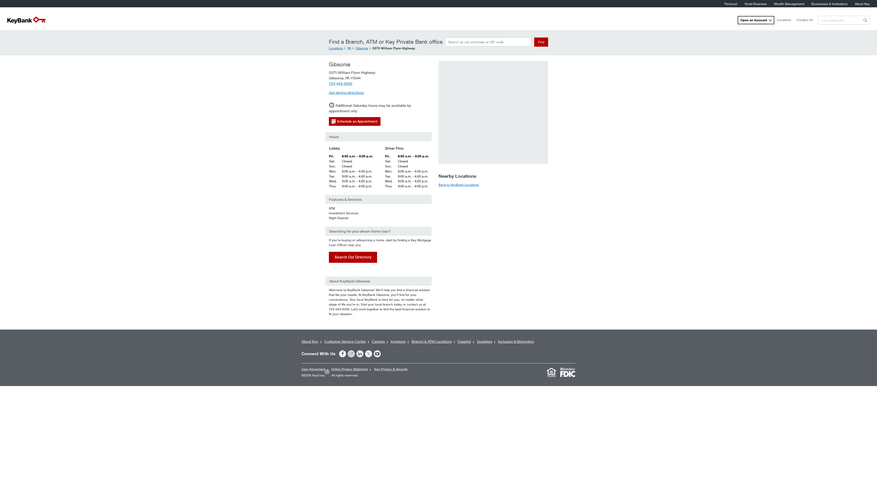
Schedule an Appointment (357, 121)
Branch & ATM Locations (432, 341)
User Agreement (313, 369)
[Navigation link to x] (368, 353)
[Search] (865, 20)
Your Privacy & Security (391, 369)
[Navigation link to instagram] (351, 353)
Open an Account (753, 20)
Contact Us (805, 20)
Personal (730, 4)
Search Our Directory (353, 257)
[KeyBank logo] (26, 20)
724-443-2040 (340, 83)
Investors (398, 341)
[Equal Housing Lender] (551, 372)
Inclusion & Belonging (516, 341)
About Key (862, 4)
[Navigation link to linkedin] (360, 353)
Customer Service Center (345, 341)
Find (541, 42)
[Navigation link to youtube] (377, 353)
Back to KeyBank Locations (458, 185)
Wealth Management (789, 4)
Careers (378, 341)
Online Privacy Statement (349, 369)
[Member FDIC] (568, 372)
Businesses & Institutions (829, 4)
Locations (784, 20)
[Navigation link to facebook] (342, 353)
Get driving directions (346, 92)
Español (464, 341)
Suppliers (484, 341)
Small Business (756, 4)
